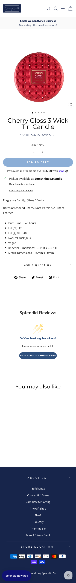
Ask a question (38, 265)
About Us (37, 478)
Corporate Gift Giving (38, 502)
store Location (37, 546)
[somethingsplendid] (12, 8)
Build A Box (38, 488)
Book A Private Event (38, 535)
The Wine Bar (38, 528)
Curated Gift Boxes (38, 495)
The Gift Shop (38, 508)
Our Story (38, 522)
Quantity (38, 145)
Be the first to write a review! (38, 355)
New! (38, 515)
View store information (21, 190)
